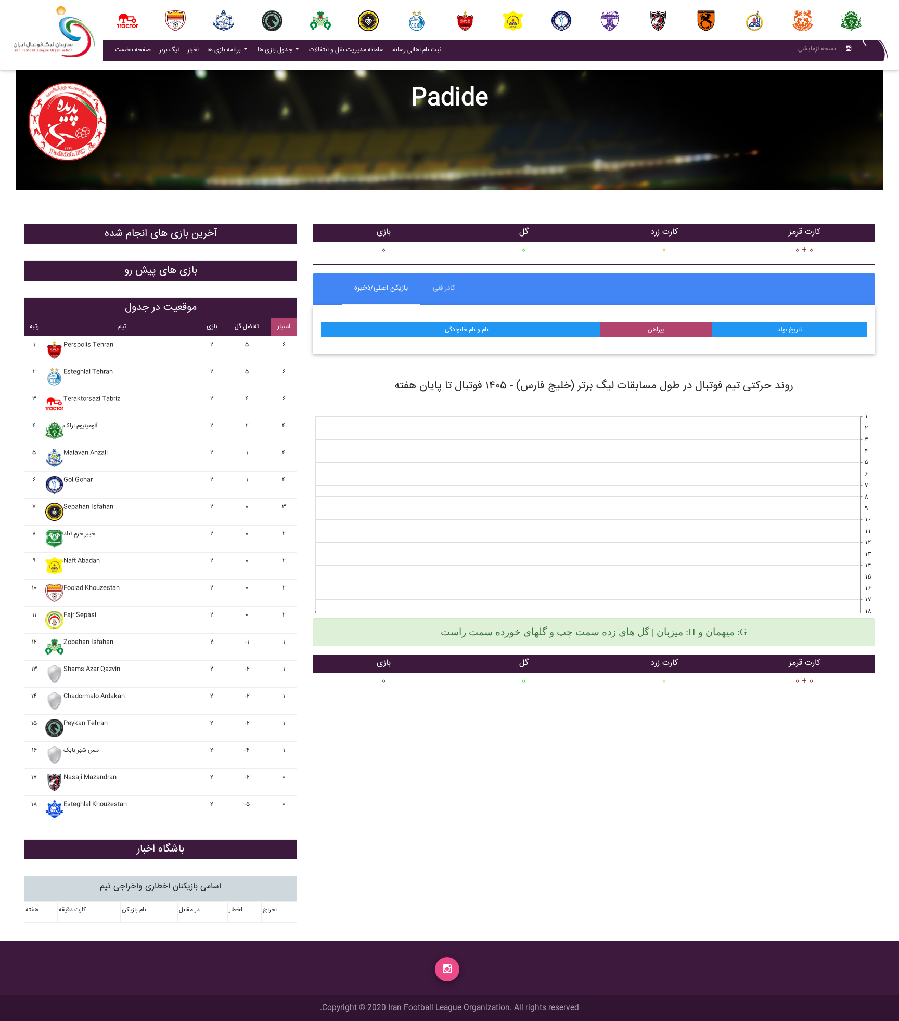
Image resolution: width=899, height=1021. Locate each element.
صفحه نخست (133, 50)
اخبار (195, 50)
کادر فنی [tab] (444, 288)
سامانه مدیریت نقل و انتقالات (348, 50)
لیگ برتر (169, 50)
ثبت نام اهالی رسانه (418, 50)
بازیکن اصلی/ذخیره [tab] (381, 288)
